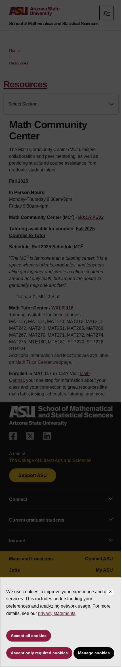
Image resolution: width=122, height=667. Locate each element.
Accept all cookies (29, 635)
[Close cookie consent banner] (110, 592)
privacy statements (56, 613)
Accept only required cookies (39, 653)
